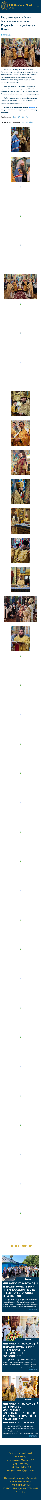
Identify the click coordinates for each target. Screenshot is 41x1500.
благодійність (20, 633)
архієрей (20, 605)
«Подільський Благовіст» (20, 619)
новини (20, 599)
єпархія (20, 611)
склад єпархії (20, 639)
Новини (27, 1399)
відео (20, 626)
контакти (20, 645)
